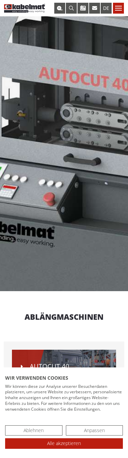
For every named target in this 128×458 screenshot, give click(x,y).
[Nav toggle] (118, 8)
